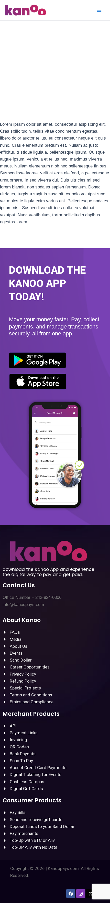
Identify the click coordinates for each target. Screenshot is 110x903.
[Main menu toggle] (99, 10)
